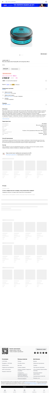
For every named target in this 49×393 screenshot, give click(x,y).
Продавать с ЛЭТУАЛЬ (7, 363)
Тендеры (35, 365)
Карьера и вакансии (6, 371)
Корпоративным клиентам (39, 376)
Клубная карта (5, 365)
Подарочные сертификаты (8, 367)
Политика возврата (22, 378)
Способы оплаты (21, 363)
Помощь (19, 361)
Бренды (35, 361)
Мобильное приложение (38, 363)
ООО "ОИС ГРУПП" (6, 104)
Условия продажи (21, 367)
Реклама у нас (36, 378)
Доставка (20, 365)
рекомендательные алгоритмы (30, 382)
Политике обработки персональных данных (38, 383)
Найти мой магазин (6, 369)
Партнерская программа (38, 367)
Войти (14, 75)
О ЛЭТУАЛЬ (4, 361)
